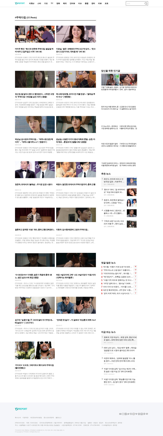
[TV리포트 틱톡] (126, 414)
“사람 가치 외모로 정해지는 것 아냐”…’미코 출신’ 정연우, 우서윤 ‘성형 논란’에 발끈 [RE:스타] (118, 280)
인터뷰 (72, 3)
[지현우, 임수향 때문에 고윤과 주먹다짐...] (76, 224)
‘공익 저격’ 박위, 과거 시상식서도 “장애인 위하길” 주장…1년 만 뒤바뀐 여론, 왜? (118, 293)
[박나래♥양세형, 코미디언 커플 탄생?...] (76, 88)
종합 (86, 3)
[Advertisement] (119, 246)
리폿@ (31, 3)
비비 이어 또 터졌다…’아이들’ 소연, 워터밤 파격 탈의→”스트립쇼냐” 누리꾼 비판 (118, 287)
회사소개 (18, 417)
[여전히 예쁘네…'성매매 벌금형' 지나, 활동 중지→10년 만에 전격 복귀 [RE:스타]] (119, 361)
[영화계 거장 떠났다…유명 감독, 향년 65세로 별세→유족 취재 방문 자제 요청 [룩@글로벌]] (119, 340)
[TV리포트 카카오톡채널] (144, 414)
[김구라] (35, 314)
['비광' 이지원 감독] (119, 371)
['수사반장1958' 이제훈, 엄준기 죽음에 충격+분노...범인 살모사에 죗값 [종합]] (35, 269)
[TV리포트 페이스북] (131, 414)
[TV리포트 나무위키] (139, 414)
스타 (39, 3)
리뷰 (100, 3)
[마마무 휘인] (35, 43)
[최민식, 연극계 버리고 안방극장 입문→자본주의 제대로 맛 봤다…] (119, 181)
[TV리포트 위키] (136, 414)
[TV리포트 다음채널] (134, 414)
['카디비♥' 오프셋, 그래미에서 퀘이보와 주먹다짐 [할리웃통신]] (35, 359)
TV (52, 3)
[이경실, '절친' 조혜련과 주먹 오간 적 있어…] (76, 43)
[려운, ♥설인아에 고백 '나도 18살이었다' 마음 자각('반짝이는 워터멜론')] (76, 269)
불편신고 (58, 417)
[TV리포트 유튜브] (120, 414)
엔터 (93, 3)
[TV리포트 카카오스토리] (141, 414)
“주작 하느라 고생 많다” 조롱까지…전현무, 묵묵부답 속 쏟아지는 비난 (118, 270)
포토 (106, 3)
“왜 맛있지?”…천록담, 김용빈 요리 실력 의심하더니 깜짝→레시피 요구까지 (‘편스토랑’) (118, 277)
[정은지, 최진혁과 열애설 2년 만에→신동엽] (119, 202)
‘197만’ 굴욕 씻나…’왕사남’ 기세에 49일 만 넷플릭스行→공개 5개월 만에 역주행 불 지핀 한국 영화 (118, 283)
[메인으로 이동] (20, 4)
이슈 (80, 3)
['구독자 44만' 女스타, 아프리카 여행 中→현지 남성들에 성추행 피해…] (119, 223)
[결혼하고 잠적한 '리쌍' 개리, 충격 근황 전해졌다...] (35, 224)
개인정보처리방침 (36, 417)
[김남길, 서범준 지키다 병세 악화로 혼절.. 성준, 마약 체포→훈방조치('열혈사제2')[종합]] (76, 133)
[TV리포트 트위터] (128, 414)
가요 (46, 3)
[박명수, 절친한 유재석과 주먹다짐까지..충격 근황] (76, 179)
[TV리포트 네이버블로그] (147, 414)
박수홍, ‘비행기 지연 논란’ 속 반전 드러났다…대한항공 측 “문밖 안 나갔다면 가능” (118, 267)
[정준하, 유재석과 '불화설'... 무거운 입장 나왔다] (35, 179)
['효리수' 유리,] (119, 192)
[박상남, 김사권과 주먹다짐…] (35, 133)
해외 (65, 3)
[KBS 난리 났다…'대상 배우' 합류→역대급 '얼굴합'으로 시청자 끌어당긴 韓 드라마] (119, 350)
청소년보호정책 (49, 417)
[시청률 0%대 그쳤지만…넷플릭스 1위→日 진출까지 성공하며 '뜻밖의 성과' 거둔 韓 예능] (119, 213)
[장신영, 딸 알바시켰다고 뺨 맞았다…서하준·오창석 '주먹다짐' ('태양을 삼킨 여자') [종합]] (35, 88)
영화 (58, 3)
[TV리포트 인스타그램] (123, 414)
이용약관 (25, 417)
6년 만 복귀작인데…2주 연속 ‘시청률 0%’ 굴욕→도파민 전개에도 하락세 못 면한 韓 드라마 (118, 290)
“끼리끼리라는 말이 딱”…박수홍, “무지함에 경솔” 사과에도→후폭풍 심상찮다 (118, 273)
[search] (146, 3)
